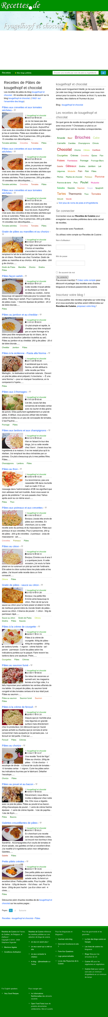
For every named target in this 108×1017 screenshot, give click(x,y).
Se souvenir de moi (67, 272)
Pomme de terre (64, 182)
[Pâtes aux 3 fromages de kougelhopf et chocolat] (12, 401)
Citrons (5, 579)
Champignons (8, 463)
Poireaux (17, 540)
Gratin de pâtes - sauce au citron (20, 585)
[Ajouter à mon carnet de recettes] (15, 110)
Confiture (96, 150)
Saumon (38, 698)
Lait (99, 166)
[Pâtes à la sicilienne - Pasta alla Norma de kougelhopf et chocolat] (12, 363)
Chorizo (32, 267)
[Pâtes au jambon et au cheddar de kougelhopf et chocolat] (12, 324)
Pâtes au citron (10, 546)
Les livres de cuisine (92, 946)
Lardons (20, 463)
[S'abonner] (26, 115)
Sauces (22, 620)
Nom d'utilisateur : (63, 240)
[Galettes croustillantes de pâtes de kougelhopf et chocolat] (12, 832)
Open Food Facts (37, 1003)
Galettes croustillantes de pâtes (20, 822)
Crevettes (24, 142)
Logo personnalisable (66, 956)
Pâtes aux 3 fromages (14, 391)
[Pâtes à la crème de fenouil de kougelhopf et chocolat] (12, 716)
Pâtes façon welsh (12, 276)
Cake (96, 137)
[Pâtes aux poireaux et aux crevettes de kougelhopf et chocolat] (12, 517)
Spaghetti (99, 188)
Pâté (87, 171)
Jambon (15, 347)
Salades (61, 187)
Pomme (99, 176)
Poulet (84, 182)
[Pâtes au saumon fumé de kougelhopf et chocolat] (12, 675)
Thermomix (75, 194)
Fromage (5, 424)
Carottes (72, 143)
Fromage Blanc (97, 160)
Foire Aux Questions (65, 951)
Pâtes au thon (10, 469)
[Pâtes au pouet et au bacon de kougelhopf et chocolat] (12, 794)
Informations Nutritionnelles (37, 994)
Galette (5, 855)
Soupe (90, 188)
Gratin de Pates (8, 267)
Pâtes (43, 142)
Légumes (61, 171)
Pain (80, 171)
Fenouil (5, 739)
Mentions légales (10, 947)
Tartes (61, 193)
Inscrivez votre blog (65, 939)
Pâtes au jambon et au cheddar (20, 314)
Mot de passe (61, 256)
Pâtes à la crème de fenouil (17, 707)
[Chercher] (103, 73)
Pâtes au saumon (9, 698)
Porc (76, 182)
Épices (94, 155)
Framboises (72, 160)
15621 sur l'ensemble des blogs (22, 100)
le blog (33, 961)
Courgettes (6, 659)
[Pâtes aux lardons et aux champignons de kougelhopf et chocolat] (12, 440)
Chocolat (64, 149)
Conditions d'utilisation (12, 952)
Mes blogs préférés (23, 73)
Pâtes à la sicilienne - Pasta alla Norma (24, 353)
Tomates (34, 142)
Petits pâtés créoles (13, 861)
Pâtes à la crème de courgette (19, 626)
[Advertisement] (54, 50)
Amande (61, 137)
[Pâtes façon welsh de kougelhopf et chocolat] (12, 285)
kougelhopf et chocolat (19, 98)
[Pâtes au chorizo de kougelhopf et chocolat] (12, 755)
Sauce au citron (8, 617)
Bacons (13, 816)
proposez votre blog (86, 306)
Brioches (82, 137)
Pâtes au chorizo (11, 745)
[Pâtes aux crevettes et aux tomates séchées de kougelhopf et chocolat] (12, 120)
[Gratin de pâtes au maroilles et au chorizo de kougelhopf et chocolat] (12, 244)
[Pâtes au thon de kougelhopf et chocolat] (12, 479)
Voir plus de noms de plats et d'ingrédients (78, 202)
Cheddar (5, 347)
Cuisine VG (89, 961)
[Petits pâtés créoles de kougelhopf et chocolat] (12, 871)
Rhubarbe (95, 182)
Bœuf (70, 138)
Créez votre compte (86, 280)
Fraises (61, 160)
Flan (101, 155)
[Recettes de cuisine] (21, 5)
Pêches (60, 177)
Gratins (42, 267)
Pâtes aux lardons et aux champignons (24, 430)
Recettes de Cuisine (9, 931)
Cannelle (61, 143)
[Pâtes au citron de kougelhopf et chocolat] (12, 556)
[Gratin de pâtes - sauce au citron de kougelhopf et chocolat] (12, 594)
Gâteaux (71, 166)
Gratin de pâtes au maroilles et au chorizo (25, 231)
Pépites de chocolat (74, 177)
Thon (12, 501)
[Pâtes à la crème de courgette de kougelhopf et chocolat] (12, 636)
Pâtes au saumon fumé (15, 665)
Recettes (6, 73)
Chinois (95, 143)
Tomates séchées (9, 142)
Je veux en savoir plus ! (40, 942)
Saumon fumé (26, 698)
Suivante (22, 910)
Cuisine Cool (89, 969)
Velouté (60, 199)
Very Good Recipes (11, 993)
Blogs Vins (89, 954)
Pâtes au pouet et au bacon (17, 784)
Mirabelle (71, 171)
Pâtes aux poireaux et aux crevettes (22, 507)
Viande (69, 199)
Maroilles (22, 267)
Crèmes (25, 659)
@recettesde (43, 961)
